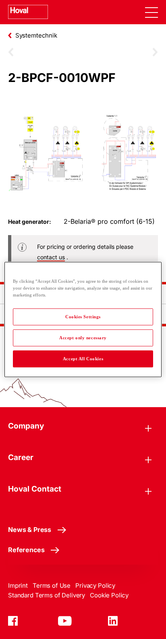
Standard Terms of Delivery (46, 595)
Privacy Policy (95, 585)
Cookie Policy (109, 595)
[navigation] (151, 12)
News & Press (29, 529)
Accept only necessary (83, 337)
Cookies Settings (83, 316)
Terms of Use (52, 585)
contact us (51, 257)
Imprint (18, 585)
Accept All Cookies (83, 358)
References (26, 550)
